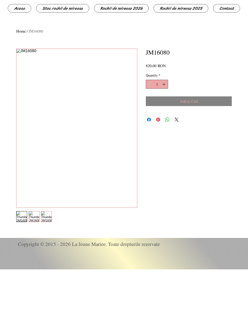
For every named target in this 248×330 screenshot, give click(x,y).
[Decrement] (150, 84)
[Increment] (164, 84)
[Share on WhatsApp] (167, 119)
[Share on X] (176, 119)
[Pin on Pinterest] (158, 119)
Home (21, 31)
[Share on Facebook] (149, 119)
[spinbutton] (157, 84)
